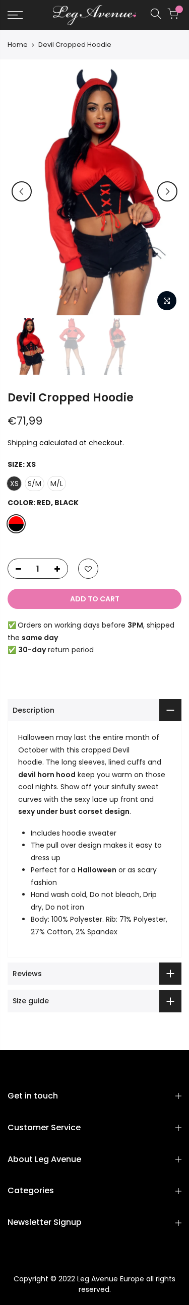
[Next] (167, 191)
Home (18, 44)
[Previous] (22, 191)
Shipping (22, 443)
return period (56, 650)
